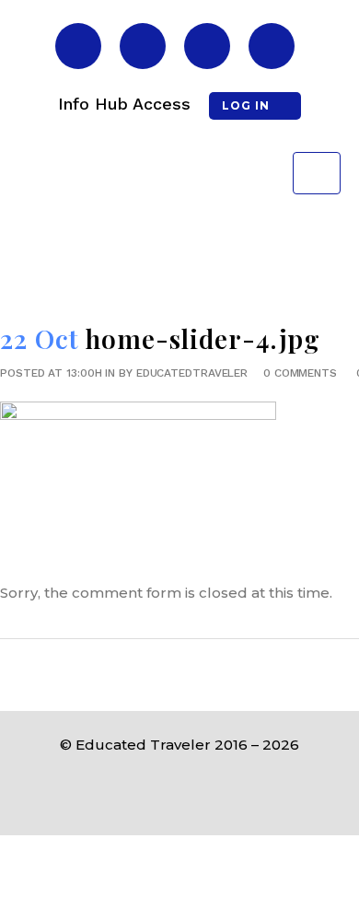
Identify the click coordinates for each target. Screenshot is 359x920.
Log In (246, 105)
